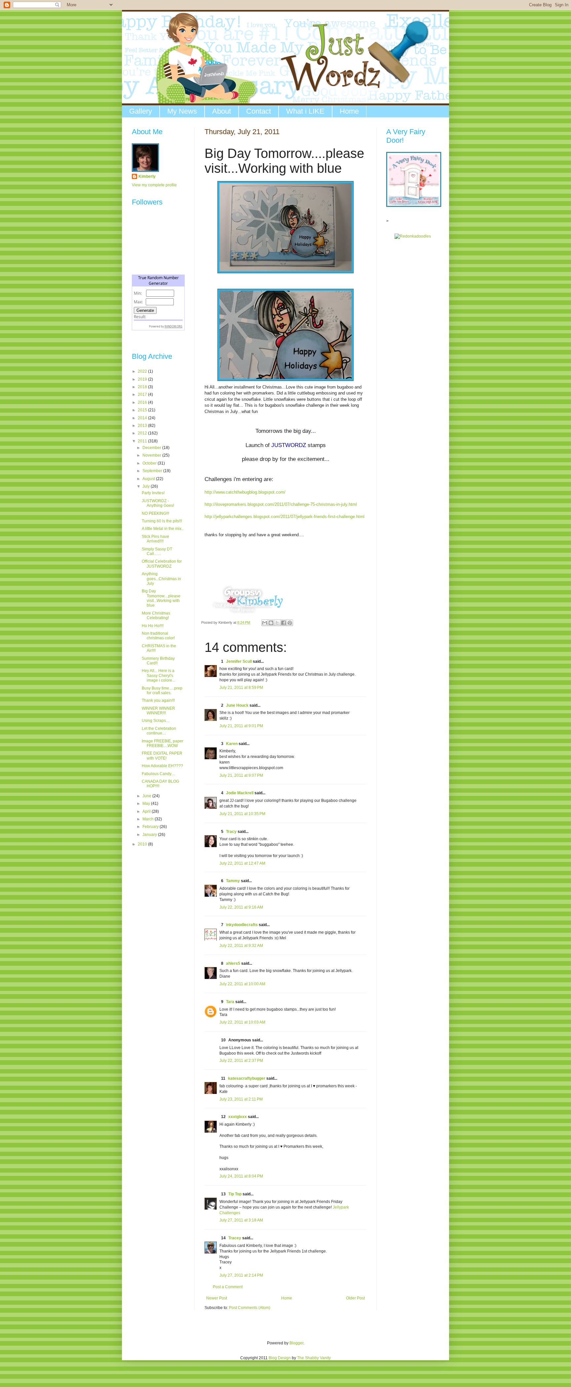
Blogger (296, 1343)
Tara (230, 1001)
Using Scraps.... (156, 720)
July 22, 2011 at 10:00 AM (242, 984)
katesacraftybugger (246, 1078)
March (148, 819)
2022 (143, 371)
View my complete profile (154, 185)
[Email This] (264, 622)
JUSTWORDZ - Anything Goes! (158, 503)
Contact (258, 111)
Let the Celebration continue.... (159, 730)
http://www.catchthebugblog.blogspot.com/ (245, 492)
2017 (143, 394)
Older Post (355, 1298)
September (152, 471)
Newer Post (216, 1298)
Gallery (140, 111)
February (151, 826)
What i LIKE (305, 111)
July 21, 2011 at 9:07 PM (241, 775)
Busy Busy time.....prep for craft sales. (162, 690)
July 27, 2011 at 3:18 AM (241, 1220)
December (152, 447)
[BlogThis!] (271, 622)
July (146, 486)
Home (349, 111)
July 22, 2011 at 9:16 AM (241, 907)
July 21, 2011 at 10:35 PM (242, 813)
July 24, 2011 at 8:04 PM (241, 1176)
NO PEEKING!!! (155, 513)
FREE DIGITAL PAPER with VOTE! (162, 755)
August (149, 478)
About (221, 111)
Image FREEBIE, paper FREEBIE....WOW (162, 743)
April (147, 811)
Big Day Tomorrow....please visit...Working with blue (161, 598)
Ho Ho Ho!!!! (153, 625)
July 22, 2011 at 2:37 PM (241, 1060)
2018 (143, 387)
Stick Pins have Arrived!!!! (155, 539)
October (150, 463)
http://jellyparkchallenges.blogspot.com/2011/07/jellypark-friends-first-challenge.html (284, 516)
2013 (143, 425)
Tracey (234, 1238)
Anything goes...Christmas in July (161, 579)
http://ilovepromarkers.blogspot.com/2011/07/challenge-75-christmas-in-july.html (281, 504)
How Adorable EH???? (162, 766)
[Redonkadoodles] (413, 236)
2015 (143, 410)
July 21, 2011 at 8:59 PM (241, 687)
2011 (143, 441)
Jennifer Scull (239, 661)
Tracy (231, 831)
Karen (232, 743)
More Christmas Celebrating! (156, 615)
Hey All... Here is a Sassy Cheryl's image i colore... (158, 675)
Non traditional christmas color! (158, 635)
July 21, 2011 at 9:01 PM (241, 726)
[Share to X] (277, 622)
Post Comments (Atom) (249, 1307)
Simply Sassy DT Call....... (157, 551)
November (152, 455)
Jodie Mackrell (239, 793)
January (150, 834)
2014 (143, 418)
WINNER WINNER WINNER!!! (158, 710)
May (146, 803)
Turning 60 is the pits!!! (162, 521)
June (147, 796)
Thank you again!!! (158, 700)
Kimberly (147, 176)
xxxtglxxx (237, 1116)
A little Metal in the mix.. (162, 528)
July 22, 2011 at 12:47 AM (242, 863)
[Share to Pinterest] (289, 622)
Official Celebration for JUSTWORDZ (162, 563)
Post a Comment (228, 1287)
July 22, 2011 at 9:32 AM (241, 945)
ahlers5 (233, 963)
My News (182, 111)
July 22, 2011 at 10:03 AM (242, 1022)
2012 (143, 433)
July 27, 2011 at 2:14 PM (241, 1275)
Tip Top (235, 1194)
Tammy (233, 881)
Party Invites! (153, 493)
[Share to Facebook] (283, 622)
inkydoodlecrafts (242, 924)
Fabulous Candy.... (158, 773)
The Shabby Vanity (314, 1358)
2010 (143, 844)
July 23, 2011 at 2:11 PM (241, 1099)
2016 (143, 402)
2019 (143, 379)
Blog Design (280, 1358)
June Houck (237, 705)
